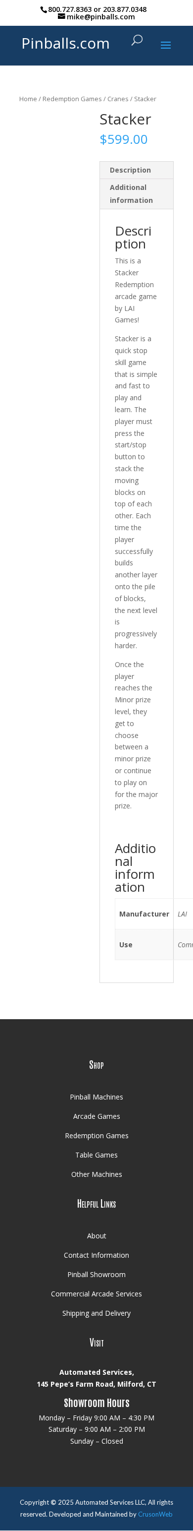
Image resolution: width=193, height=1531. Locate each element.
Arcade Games (96, 1116)
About (96, 1235)
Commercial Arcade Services (96, 1293)
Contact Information (96, 1255)
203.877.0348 (124, 9)
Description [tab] (130, 170)
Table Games (96, 1155)
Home (28, 98)
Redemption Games (72, 98)
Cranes (118, 98)
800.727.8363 (70, 9)
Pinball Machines (96, 1097)
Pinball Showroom (96, 1274)
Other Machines (96, 1174)
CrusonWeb (155, 1514)
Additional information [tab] (131, 194)
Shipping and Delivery (96, 1313)
